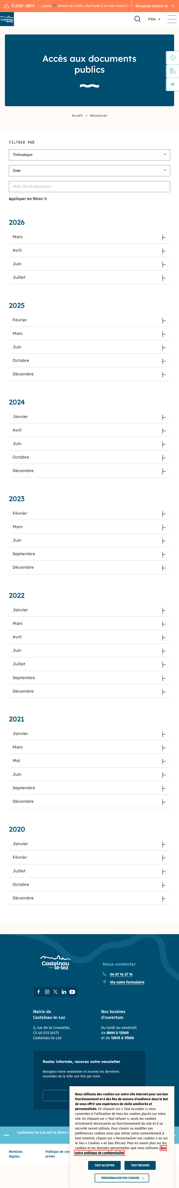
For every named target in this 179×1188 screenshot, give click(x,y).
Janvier (20, 416)
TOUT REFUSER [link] (140, 1165)
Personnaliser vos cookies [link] (120, 1178)
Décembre (23, 374)
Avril (17, 250)
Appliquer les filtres (26, 199)
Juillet (19, 277)
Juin (17, 263)
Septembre (24, 553)
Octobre (21, 360)
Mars (18, 236)
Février (20, 320)
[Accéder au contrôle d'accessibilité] (172, 84)
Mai (16, 760)
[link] (155, 6)
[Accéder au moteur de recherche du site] (137, 19)
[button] (172, 19)
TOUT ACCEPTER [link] (104, 1165)
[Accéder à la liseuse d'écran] (172, 71)
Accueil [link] (77, 116)
